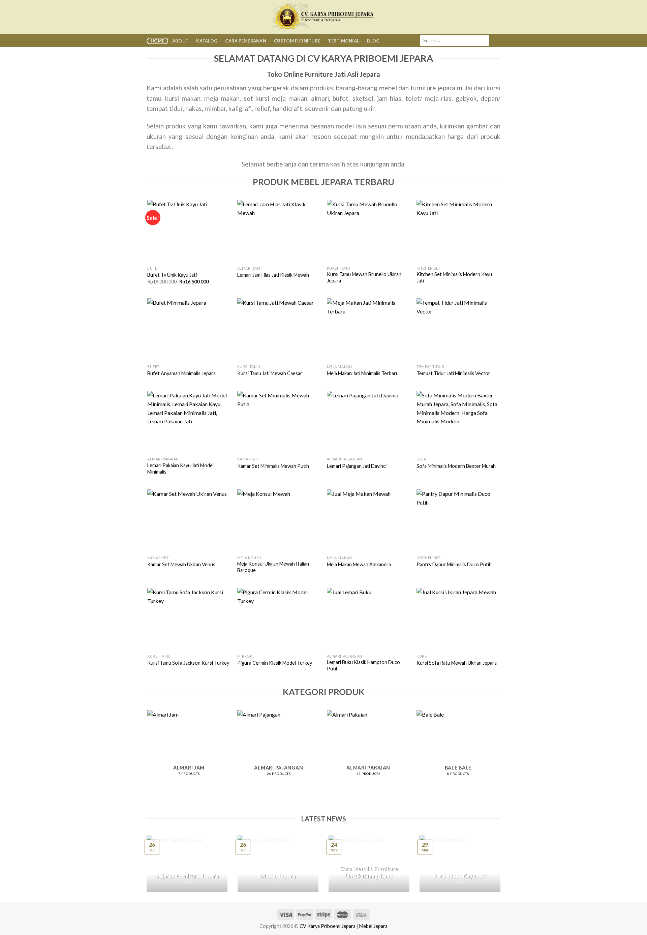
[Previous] (148, 754)
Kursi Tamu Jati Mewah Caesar (269, 373)
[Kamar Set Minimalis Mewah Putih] (278, 422)
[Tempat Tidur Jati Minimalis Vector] (458, 329)
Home (157, 40)
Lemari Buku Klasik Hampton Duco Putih (363, 665)
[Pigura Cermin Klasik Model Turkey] (278, 619)
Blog (373, 40)
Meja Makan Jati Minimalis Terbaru (363, 373)
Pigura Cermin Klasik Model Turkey (274, 663)
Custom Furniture (297, 40)
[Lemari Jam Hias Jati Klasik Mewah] (278, 231)
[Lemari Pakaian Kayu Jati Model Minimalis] (188, 422)
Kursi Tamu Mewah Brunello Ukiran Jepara (364, 277)
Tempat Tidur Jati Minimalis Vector (453, 373)
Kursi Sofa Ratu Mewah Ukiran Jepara (457, 663)
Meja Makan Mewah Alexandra (359, 564)
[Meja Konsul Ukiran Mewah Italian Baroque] (278, 520)
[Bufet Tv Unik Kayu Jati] (188, 231)
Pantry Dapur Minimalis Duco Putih (454, 564)
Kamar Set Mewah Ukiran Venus (181, 564)
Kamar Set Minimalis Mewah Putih (273, 466)
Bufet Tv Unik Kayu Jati (172, 275)
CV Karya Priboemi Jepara (328, 926)
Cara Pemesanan (245, 40)
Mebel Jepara (373, 926)
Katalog (206, 40)
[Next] (499, 754)
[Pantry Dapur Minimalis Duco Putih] (458, 520)
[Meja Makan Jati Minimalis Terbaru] (368, 329)
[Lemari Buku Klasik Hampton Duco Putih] (368, 619)
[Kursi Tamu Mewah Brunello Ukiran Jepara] (368, 231)
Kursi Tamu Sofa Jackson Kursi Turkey (188, 663)
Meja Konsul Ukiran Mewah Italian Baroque (273, 567)
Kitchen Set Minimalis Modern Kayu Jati (454, 277)
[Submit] (494, 40)
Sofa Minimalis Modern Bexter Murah (456, 466)
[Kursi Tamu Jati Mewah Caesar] (278, 329)
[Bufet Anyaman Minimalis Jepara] (188, 329)
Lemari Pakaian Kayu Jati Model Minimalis (180, 468)
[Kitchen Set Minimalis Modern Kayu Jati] (458, 231)
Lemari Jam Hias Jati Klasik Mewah (273, 275)
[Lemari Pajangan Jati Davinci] (368, 422)
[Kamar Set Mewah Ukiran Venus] (188, 520)
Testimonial (343, 40)
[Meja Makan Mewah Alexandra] (368, 520)
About (180, 40)
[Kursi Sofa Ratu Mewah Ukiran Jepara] (458, 619)
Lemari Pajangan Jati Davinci (357, 466)
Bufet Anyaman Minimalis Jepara (181, 373)
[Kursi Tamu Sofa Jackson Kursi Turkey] (188, 619)
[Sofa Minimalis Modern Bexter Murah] (458, 422)
